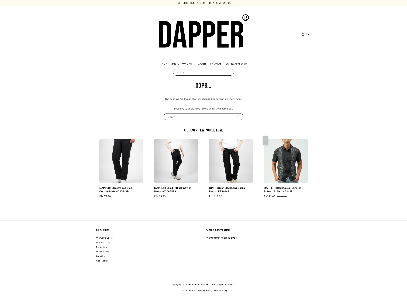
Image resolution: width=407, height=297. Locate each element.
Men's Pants (102, 251)
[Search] (229, 72)
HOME (163, 64)
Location (101, 256)
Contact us (102, 260)
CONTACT (215, 64)
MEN (173, 64)
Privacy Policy (205, 290)
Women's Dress (104, 237)
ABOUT (202, 64)
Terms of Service (187, 290)
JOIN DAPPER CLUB (236, 64)
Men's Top (101, 247)
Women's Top (103, 242)
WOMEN (187, 64)
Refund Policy (221, 290)
